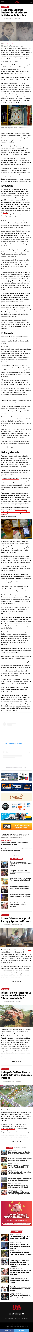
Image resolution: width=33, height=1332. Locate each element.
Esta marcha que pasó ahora (10, 479)
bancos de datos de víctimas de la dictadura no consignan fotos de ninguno (15, 512)
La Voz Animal (25, 1318)
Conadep (5, 213)
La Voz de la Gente (9, 1318)
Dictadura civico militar (22, 834)
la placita (12, 836)
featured (4, 836)
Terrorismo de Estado (15, 837)
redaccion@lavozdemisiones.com (13, 46)
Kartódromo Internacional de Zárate (12, 954)
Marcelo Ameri (8, 44)
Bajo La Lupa (17, 1318)
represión (5, 837)
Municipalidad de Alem (8, 1129)
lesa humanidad (21, 836)
